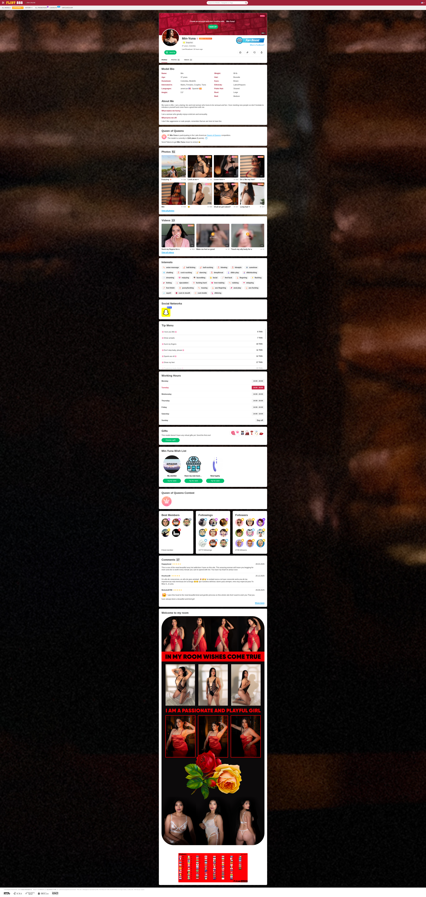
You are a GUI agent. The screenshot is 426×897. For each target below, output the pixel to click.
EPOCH (42, 889)
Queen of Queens (214, 135)
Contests (53, 8)
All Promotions (41, 8)
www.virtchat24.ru (26, 889)
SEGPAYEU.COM (51, 889)
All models (6, 8)
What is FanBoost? (257, 45)
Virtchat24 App (67, 8)
